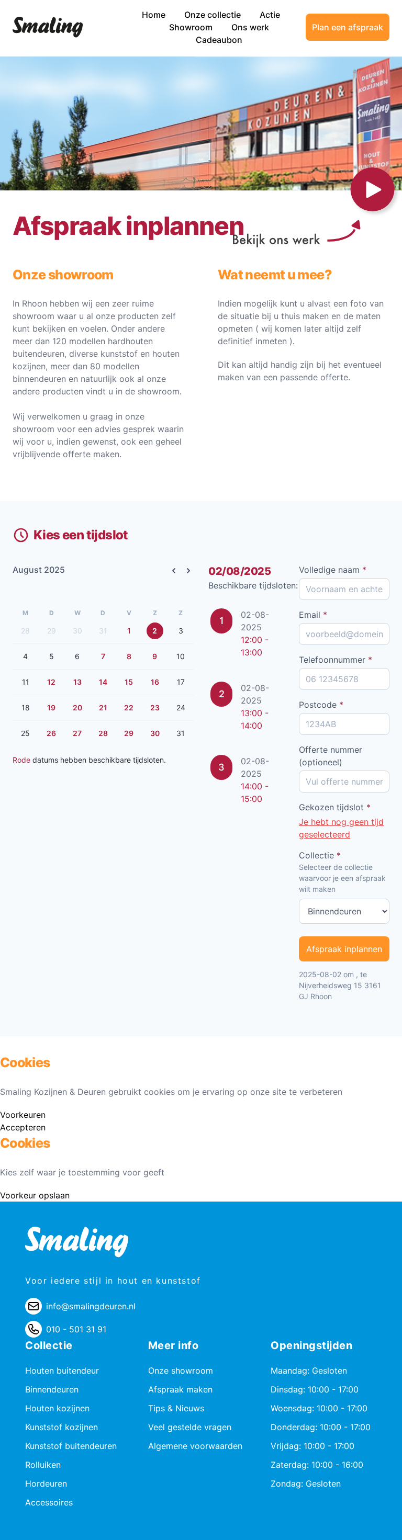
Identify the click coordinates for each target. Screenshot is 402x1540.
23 (155, 707)
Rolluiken (43, 1464)
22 (128, 707)
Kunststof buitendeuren (71, 1446)
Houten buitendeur (62, 1370)
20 (77, 707)
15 (129, 681)
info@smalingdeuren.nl (91, 1306)
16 (155, 681)
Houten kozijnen (57, 1408)
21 (103, 707)
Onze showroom (180, 1370)
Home (155, 14)
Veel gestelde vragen (189, 1427)
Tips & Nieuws (176, 1408)
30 (155, 733)
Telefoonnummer (335, 659)
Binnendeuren (52, 1389)
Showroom (192, 27)
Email (313, 614)
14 (103, 681)
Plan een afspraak (347, 27)
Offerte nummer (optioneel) (330, 755)
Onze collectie (213, 14)
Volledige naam (332, 569)
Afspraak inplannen (344, 949)
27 (77, 733)
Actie (270, 14)
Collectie (320, 855)
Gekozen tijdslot (335, 807)
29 (128, 733)
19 (51, 707)
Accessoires (49, 1502)
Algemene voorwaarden (195, 1446)
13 (77, 681)
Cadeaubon (219, 40)
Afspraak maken (180, 1389)
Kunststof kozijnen (61, 1427)
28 (103, 733)
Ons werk (250, 27)
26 (51, 733)
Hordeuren (46, 1483)
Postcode (321, 704)
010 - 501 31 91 (76, 1329)
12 (51, 681)
